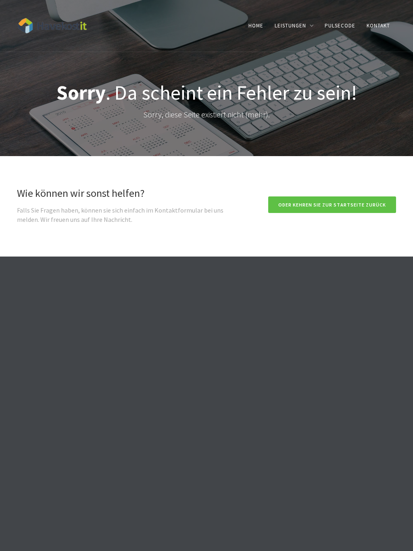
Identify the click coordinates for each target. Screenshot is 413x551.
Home (255, 25)
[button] (294, 25)
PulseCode (340, 25)
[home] (52, 24)
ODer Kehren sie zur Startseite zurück (332, 205)
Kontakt (378, 25)
